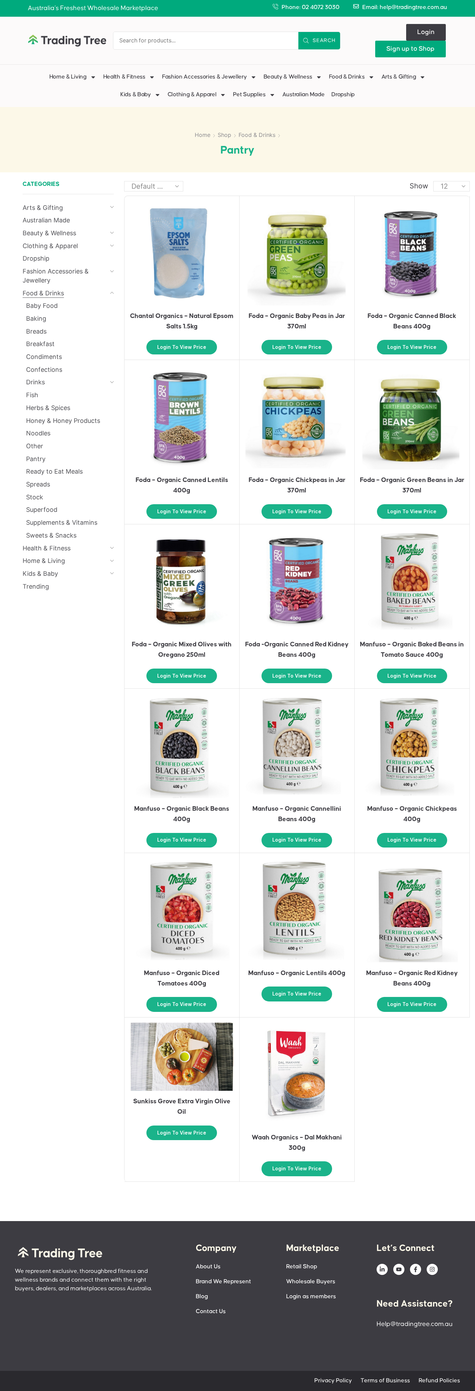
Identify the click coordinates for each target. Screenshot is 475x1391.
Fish (32, 395)
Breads (36, 331)
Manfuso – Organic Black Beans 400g (181, 814)
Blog (202, 1297)
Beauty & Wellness (288, 77)
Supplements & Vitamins (61, 522)
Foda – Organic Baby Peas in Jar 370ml (297, 321)
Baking (36, 318)
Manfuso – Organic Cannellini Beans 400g (296, 814)
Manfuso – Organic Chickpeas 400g (412, 814)
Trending (36, 586)
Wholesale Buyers (310, 1282)
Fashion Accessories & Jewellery (204, 77)
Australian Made (303, 95)
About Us (208, 1267)
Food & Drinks (347, 77)
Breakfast (40, 343)
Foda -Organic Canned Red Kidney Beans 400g (296, 649)
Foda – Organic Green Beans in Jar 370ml (412, 485)
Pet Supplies (249, 95)
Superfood (41, 509)
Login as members (311, 1297)
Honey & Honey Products (63, 420)
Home (202, 134)
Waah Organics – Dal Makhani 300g (297, 1142)
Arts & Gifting (398, 77)
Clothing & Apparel (192, 95)
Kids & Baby (135, 95)
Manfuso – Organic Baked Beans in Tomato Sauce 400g (412, 649)
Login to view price (181, 347)
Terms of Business (385, 1381)
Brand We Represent (223, 1282)
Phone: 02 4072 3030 (310, 7)
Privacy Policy (333, 1381)
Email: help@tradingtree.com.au (404, 7)
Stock (34, 497)
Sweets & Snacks (51, 535)
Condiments (44, 356)
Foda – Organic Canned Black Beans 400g (412, 321)
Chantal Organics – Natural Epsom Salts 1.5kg (181, 321)
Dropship (343, 95)
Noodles (38, 433)
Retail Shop (301, 1267)
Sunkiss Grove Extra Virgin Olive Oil (182, 1106)
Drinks (35, 382)
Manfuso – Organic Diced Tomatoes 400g (181, 978)
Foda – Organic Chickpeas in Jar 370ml (297, 485)
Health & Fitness (124, 77)
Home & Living (68, 77)
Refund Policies (439, 1381)
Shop (224, 134)
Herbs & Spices (48, 407)
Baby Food (42, 305)
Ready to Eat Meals (54, 471)
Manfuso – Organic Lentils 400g (296, 973)
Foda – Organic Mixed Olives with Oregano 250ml (182, 649)
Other (34, 446)
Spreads (38, 484)
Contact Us (211, 1312)
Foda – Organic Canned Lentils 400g (182, 485)
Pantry (36, 459)
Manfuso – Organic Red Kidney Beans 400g (412, 978)
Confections (44, 369)
